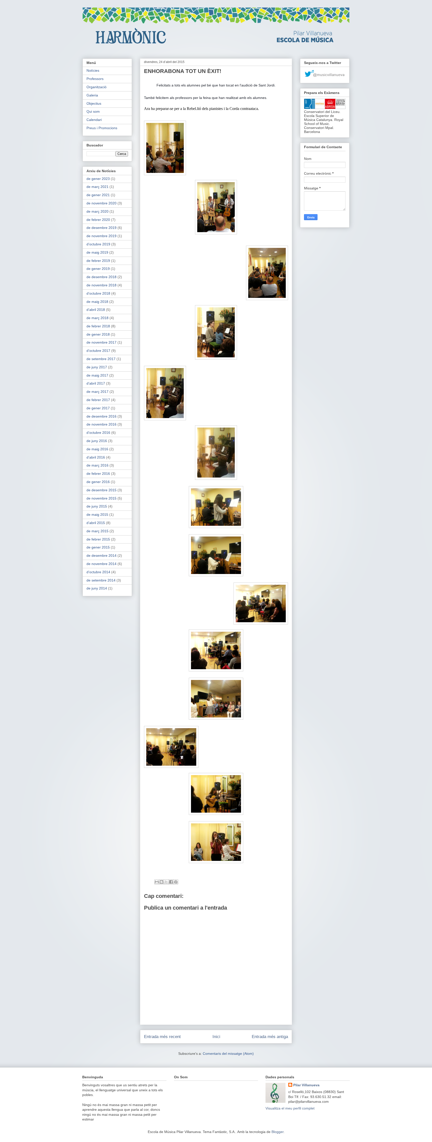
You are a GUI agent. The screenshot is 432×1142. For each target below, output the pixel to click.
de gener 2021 (98, 195)
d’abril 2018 (95, 310)
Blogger (278, 1132)
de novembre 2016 (101, 424)
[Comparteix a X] (166, 881)
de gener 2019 (98, 269)
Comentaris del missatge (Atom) (228, 1054)
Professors (95, 79)
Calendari (94, 120)
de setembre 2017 (101, 359)
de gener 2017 (98, 408)
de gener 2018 (98, 334)
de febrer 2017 (98, 400)
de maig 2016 (97, 449)
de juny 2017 (96, 367)
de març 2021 (97, 187)
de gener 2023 (98, 179)
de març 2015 (97, 531)
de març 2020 (97, 211)
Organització (96, 87)
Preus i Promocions (101, 128)
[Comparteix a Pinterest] (175, 881)
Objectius (93, 103)
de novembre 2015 (101, 498)
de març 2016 (97, 465)
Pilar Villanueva (306, 1085)
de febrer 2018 (98, 326)
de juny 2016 (96, 441)
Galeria (92, 95)
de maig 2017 (97, 375)
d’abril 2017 (95, 383)
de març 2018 (97, 318)
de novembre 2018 (101, 285)
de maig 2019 (97, 252)
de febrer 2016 (98, 474)
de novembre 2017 (101, 342)
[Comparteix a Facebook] (171, 881)
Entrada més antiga (270, 1036)
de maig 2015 (97, 515)
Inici (216, 1036)
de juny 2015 (96, 506)
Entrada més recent (162, 1036)
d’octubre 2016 (98, 433)
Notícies (92, 70)
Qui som (93, 111)
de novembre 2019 (101, 236)
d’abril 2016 (95, 457)
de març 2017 (97, 392)
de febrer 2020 (98, 220)
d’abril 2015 (95, 523)
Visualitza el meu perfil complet (290, 1108)
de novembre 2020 (101, 203)
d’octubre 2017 (98, 351)
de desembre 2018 (101, 277)
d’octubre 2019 (98, 244)
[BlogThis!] (161, 881)
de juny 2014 (96, 588)
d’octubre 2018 (98, 293)
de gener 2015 (98, 547)
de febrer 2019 (98, 261)
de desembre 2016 (101, 416)
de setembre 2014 (101, 580)
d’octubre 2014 (98, 572)
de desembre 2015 (101, 490)
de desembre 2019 (101, 228)
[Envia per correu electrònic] (156, 881)
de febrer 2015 (98, 539)
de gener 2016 (98, 482)
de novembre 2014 (101, 564)
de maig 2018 (97, 302)
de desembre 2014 (101, 556)
